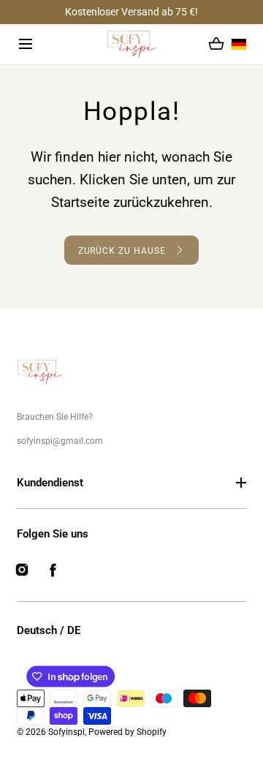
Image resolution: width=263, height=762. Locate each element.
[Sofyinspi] (131, 44)
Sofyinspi (66, 732)
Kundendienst (50, 482)
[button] (25, 44)
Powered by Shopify (127, 732)
